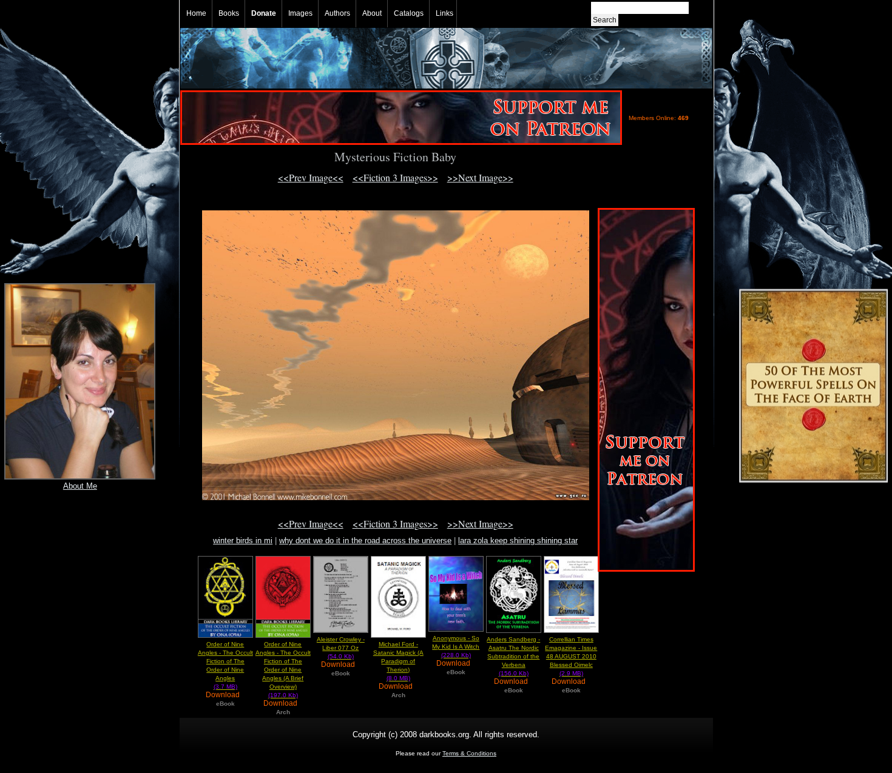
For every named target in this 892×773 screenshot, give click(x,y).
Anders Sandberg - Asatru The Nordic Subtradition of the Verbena (513, 656)
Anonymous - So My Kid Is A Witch (455, 646)
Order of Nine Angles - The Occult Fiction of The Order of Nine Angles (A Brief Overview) (283, 669)
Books (228, 13)
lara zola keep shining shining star (518, 540)
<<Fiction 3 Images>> (395, 177)
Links (444, 13)
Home (196, 13)
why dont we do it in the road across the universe (365, 540)
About (372, 13)
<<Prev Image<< (310, 177)
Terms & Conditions (469, 753)
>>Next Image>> (480, 177)
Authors (337, 13)
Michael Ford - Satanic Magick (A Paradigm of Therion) (398, 661)
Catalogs (409, 13)
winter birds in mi (242, 540)
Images (300, 13)
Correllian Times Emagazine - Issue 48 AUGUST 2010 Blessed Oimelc (571, 656)
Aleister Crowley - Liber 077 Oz (341, 648)
